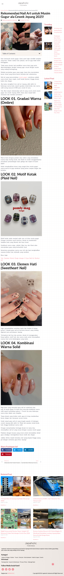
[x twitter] (13, 569)
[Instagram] (6, 569)
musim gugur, (23, 77)
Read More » (3, 505)
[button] (39, 53)
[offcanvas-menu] (2, 4)
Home (2, 10)
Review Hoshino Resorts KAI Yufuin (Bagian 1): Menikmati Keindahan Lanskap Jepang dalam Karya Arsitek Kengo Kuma (47, 533)
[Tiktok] (9, 569)
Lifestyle (6, 10)
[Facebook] (3, 569)
